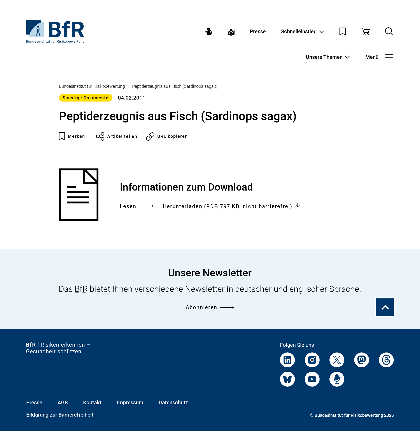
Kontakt (92, 402)
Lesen (128, 206)
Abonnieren (201, 307)
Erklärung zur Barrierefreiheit (59, 415)
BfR (81, 289)
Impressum (130, 402)
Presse (258, 31)
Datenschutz (173, 402)
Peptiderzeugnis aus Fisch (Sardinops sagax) (174, 86)
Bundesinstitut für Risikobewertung (92, 86)
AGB (63, 402)
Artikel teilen (122, 136)
